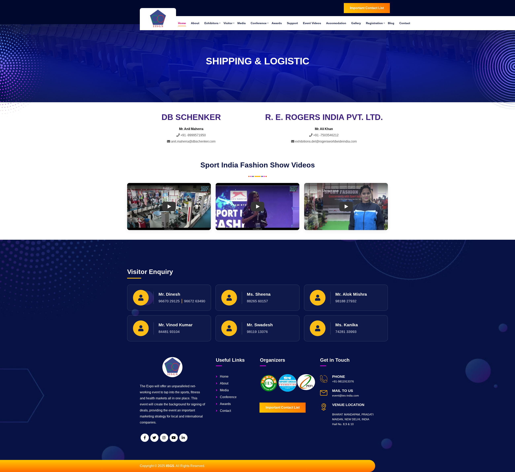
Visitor (228, 23)
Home (182, 23)
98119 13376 (257, 332)
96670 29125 (169, 301)
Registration (374, 23)
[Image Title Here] (269, 383)
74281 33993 (345, 332)
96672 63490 (194, 301)
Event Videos (312, 23)
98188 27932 (345, 301)
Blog (391, 23)
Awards (277, 23)
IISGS (170, 466)
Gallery (356, 23)
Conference (259, 23)
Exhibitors (211, 23)
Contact (404, 23)
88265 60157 (257, 301)
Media (241, 23)
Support (292, 23)
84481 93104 (169, 332)
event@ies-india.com (345, 395)
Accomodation (336, 23)
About (195, 23)
